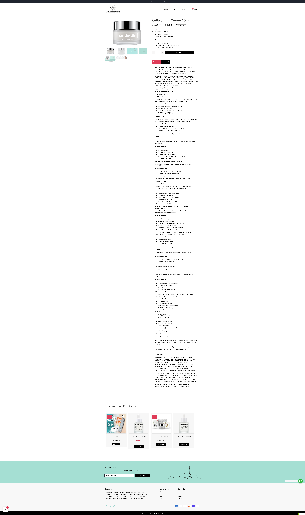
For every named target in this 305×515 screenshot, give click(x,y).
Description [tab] (156, 61)
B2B (179, 494)
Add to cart (179, 52)
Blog (161, 496)
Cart (161, 494)
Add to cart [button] (116, 444)
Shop (161, 498)
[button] (142, 475)
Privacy (180, 496)
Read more (161, 444)
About (179, 492)
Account (162, 492)
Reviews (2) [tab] (165, 61)
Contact (180, 498)
